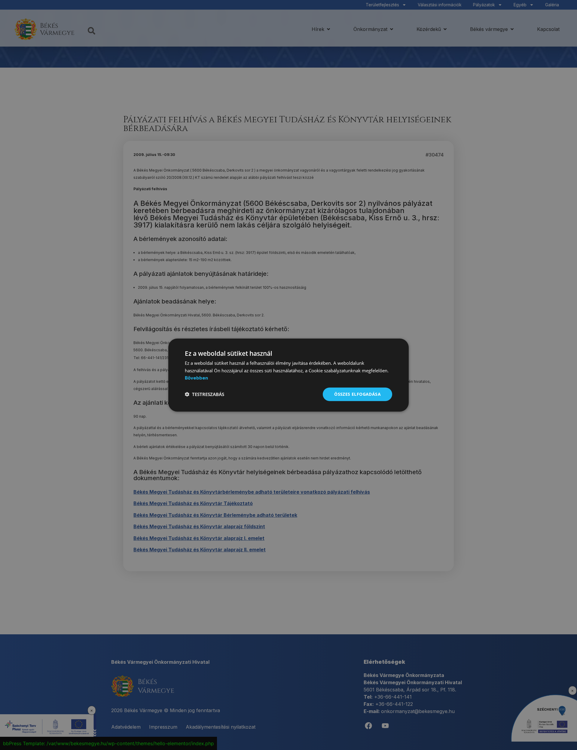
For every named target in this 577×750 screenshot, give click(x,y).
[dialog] (288, 375)
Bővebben (196, 378)
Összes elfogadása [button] (357, 394)
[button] (204, 394)
